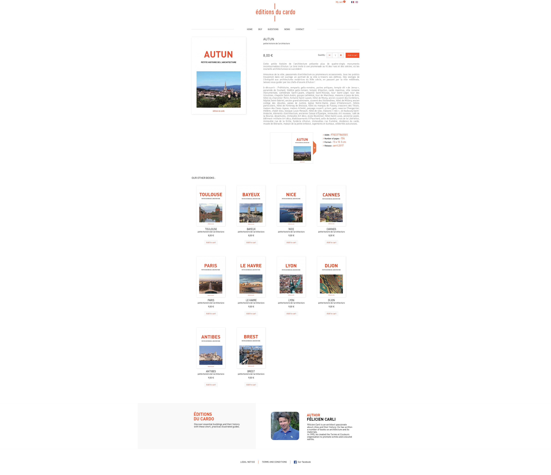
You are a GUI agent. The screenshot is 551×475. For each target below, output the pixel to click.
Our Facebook (304, 461)
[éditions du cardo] (275, 12)
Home (250, 29)
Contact (300, 29)
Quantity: (321, 55)
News (287, 29)
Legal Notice (247, 461)
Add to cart (211, 242)
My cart (339, 1)
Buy (260, 29)
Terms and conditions (274, 461)
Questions (273, 29)
